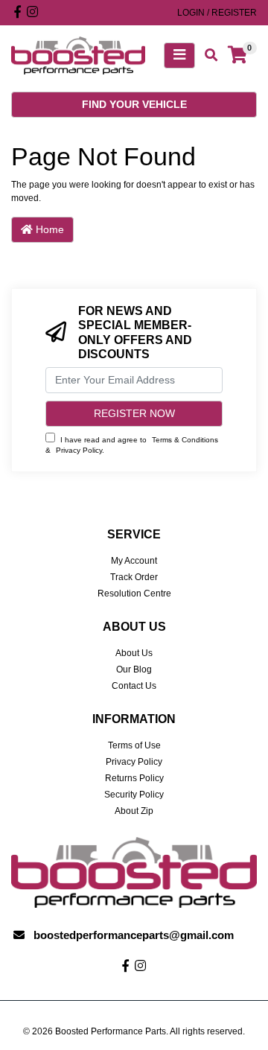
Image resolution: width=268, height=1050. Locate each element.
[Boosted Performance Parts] (78, 55)
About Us (134, 653)
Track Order (134, 577)
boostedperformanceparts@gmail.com (134, 935)
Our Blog (134, 669)
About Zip (134, 811)
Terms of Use (134, 745)
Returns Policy (134, 778)
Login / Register (217, 12)
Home (48, 229)
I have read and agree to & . (131, 445)
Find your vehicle (134, 104)
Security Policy (134, 794)
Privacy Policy (79, 450)
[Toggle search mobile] (206, 55)
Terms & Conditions (185, 440)
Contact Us (134, 686)
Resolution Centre (134, 593)
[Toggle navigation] (179, 55)
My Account (134, 561)
